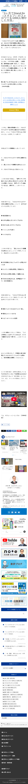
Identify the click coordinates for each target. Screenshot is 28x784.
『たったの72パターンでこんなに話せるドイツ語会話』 (15, 632)
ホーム (5, 732)
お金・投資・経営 (9, 678)
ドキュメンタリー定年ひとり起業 (13, 680)
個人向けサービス (8, 739)
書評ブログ (4, 10)
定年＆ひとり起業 (17, 694)
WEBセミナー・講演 (9, 755)
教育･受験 (7, 696)
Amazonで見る (14, 110)
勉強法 (6, 694)
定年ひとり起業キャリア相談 (11, 759)
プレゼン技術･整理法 (10, 687)
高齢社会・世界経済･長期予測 (12, 706)
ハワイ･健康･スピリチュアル (12, 685)
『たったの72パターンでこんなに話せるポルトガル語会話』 (15, 625)
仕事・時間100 (8, 690)
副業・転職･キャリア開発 (11, 692)
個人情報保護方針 (12, 780)
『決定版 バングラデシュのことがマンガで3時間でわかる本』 (15, 640)
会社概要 (5, 742)
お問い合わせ (7, 772)
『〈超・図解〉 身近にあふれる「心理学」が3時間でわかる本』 (15, 654)
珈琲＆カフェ (17, 696)
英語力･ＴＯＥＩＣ (9, 701)
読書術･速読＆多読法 (10, 703)
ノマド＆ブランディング (11, 683)
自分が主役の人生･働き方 (11, 699)
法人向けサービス (8, 735)
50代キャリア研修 (8, 752)
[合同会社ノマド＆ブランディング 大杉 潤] (14, 6)
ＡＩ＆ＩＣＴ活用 (6, 424)
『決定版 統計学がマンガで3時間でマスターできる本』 (15, 647)
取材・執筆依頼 (7, 762)
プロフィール (7, 746)
